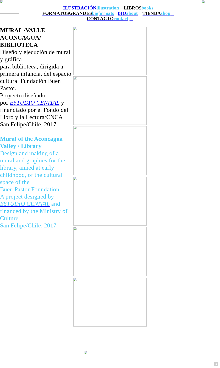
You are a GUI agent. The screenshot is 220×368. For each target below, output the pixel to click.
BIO (122, 13)
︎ (183, 30)
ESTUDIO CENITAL (34, 102)
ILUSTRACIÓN (79, 7)
